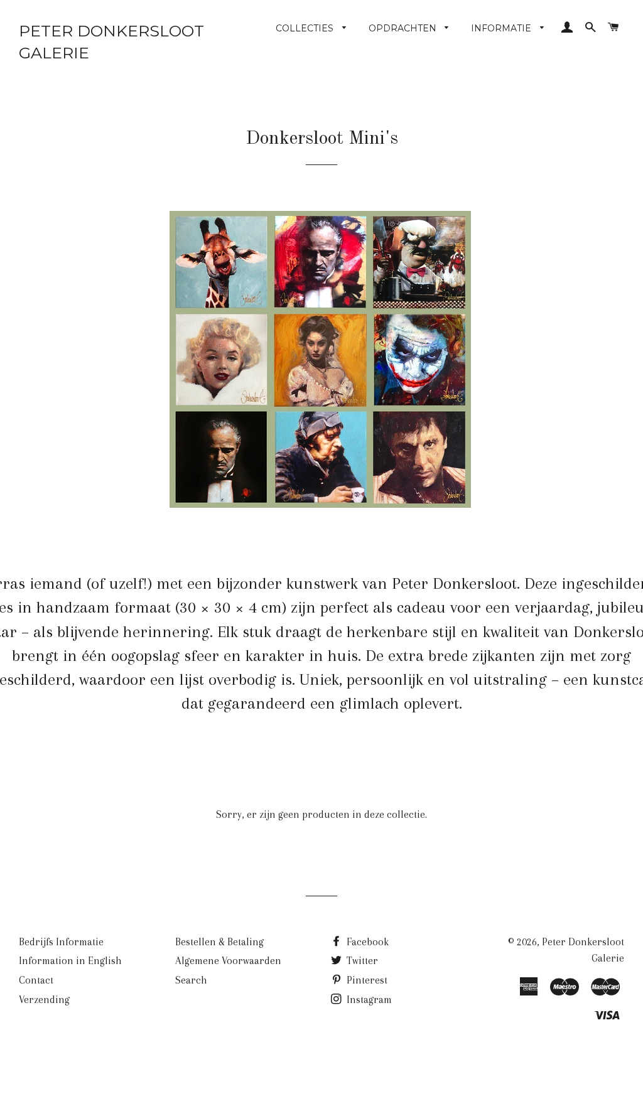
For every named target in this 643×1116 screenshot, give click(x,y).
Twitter (361, 961)
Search (191, 980)
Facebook (366, 942)
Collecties (306, 28)
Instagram (368, 1000)
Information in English (70, 961)
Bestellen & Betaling (219, 942)
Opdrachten (404, 28)
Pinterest (365, 980)
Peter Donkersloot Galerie (111, 41)
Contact (36, 980)
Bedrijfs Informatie (61, 942)
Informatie (502, 28)
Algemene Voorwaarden (228, 961)
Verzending (44, 1000)
